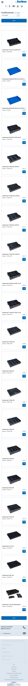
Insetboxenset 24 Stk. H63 (8, 546)
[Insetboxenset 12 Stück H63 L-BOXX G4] (14, 243)
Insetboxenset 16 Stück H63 (8, 400)
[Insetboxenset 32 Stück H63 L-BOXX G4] (14, 185)
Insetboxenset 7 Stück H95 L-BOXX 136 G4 (11, 312)
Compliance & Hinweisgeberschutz (14, 673)
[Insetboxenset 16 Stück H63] (14, 389)
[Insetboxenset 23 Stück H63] (14, 331)
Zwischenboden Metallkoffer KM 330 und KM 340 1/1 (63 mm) (14, 108)
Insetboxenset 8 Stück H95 (8, 458)
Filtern (14, 20)
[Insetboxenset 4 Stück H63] (14, 360)
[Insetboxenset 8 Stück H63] (14, 419)
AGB (14, 665)
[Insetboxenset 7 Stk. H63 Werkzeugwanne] (14, 594)
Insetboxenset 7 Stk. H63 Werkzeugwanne (11, 604)
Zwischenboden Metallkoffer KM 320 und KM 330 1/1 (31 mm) (14, 79)
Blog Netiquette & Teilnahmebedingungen (14, 679)
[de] (10, 684)
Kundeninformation (14, 677)
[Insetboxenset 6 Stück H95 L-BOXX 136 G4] (14, 273)
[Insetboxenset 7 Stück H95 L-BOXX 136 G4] (14, 302)
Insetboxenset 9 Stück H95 (8, 517)
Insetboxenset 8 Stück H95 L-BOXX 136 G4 (11, 137)
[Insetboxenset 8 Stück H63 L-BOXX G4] (14, 156)
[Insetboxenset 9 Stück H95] (14, 506)
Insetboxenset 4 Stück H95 (8, 487)
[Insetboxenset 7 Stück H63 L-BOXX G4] (14, 214)
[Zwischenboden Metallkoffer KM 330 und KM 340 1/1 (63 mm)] (14, 97)
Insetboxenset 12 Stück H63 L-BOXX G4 (11, 254)
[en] (17, 684)
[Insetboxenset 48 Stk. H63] (14, 565)
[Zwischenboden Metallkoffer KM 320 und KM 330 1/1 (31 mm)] (14, 68)
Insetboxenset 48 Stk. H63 (8, 575)
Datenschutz (14, 669)
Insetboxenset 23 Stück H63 (8, 341)
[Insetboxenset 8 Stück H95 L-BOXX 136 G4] (14, 127)
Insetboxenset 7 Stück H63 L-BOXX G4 (10, 225)
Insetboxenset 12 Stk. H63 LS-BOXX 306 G (11, 50)
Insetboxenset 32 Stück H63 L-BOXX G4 (11, 195)
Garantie (14, 671)
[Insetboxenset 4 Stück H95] (14, 477)
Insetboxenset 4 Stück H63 (8, 371)
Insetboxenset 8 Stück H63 (8, 429)
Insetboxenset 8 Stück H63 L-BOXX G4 (10, 166)
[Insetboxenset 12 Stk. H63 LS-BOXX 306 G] (14, 39)
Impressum (14, 667)
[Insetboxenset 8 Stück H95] (14, 448)
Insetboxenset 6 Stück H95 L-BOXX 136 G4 (11, 283)
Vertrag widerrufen (14, 675)
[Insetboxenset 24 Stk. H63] (14, 535)
